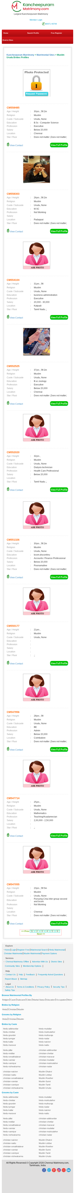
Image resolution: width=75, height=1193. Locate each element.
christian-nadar (45, 1066)
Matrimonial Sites (46, 55)
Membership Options (32, 966)
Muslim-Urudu (45, 1088)
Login (13, 950)
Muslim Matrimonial (32, 953)
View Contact (16, 145)
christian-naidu (9, 1075)
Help (21, 974)
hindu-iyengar (9, 1038)
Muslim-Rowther (46, 1078)
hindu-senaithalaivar (12, 1057)
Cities (29, 1000)
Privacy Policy (43, 987)
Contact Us (11, 974)
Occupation (61, 1000)
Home (5, 33)
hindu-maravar (9, 1045)
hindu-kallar (8, 1042)
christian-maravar (46, 1057)
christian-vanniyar (11, 1085)
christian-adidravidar (48, 1050)
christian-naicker (10, 1071)
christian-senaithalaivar (13, 1078)
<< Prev (25, 931)
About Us (10, 987)
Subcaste (21, 1000)
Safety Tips (10, 990)
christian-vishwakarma (13, 1088)
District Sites (8, 40)
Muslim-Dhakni (45, 1071)
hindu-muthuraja (46, 1035)
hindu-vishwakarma (11, 1066)
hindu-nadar (44, 1038)
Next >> (41, 934)
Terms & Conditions (25, 987)
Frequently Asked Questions (50, 974)
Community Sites (12, 966)
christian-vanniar (10, 1081)
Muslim (21, 1009)
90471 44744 (51, 24)
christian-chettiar (46, 1053)
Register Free (23, 950)
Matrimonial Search (39, 950)
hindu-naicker (45, 1042)
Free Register (56, 33)
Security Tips (59, 987)
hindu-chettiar (9, 1032)
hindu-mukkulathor (47, 1032)
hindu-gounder (9, 1035)
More (70, 1000)
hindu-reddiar (9, 1053)
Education (50, 1000)
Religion (5, 1000)
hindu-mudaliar (45, 1029)
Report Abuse (11, 979)
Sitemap (23, 979)
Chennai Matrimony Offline (17, 962)
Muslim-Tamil (44, 1085)
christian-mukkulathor (48, 1063)
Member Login (36, 20)
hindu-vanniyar (9, 1063)
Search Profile (33, 33)
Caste (13, 1000)
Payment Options (49, 953)
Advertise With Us (40, 962)
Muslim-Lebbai (45, 1075)
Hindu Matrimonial (57, 950)
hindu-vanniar (9, 1060)
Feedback (30, 974)
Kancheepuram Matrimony (20, 55)
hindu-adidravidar (10, 1029)
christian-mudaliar (46, 1060)
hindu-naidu (44, 1045)
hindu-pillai (7, 1050)
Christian (12, 1009)
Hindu (4, 1009)
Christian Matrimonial (13, 953)
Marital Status (39, 1000)
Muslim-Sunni (45, 1081)
